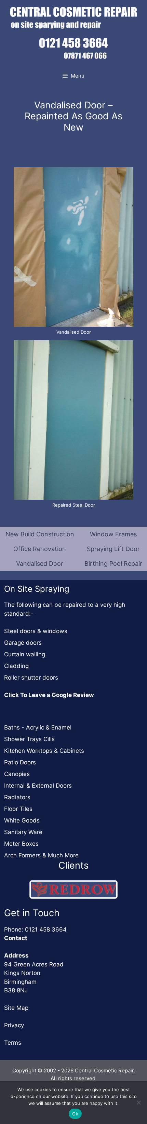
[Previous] (43, 889)
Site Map (16, 1007)
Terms (12, 1042)
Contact (15, 938)
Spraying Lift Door (113, 548)
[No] (138, 1102)
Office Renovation (39, 548)
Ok (75, 1113)
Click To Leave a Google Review (49, 695)
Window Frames (113, 534)
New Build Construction (39, 534)
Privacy (14, 1025)
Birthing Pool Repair (113, 563)
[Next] (103, 889)
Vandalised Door (39, 563)
